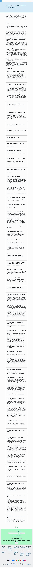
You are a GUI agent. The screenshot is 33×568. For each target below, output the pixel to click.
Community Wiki (22, 547)
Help (21, 548)
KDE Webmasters (16, 563)
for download (16, 21)
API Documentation (10, 548)
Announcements (16, 547)
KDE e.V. (27, 548)
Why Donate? (20, 531)
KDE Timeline (28, 552)
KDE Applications (4, 548)
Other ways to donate (16, 535)
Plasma (3, 547)
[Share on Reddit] (16, 559)
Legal (16, 565)
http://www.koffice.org (20, 65)
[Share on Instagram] (25, 559)
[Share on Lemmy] (18, 559)
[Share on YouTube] (20, 559)
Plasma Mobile (4, 551)
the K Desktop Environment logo (11, 564)
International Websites (28, 555)
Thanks (15, 554)
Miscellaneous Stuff (16, 553)
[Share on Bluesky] (11, 559)
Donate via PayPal (22, 533)
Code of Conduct (22, 552)
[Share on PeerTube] (21, 559)
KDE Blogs (15, 548)
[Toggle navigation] (32, 1)
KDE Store (27, 547)
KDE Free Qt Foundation (28, 550)
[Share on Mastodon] (9, 559)
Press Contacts (16, 551)
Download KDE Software (22, 550)
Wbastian (21, 8)
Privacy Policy (22, 553)
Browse (16, 542)
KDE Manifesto (28, 553)
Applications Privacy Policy (22, 555)
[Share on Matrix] (8, 559)
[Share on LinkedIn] (14, 559)
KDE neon (3, 552)
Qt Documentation (10, 550)
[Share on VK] (23, 559)
